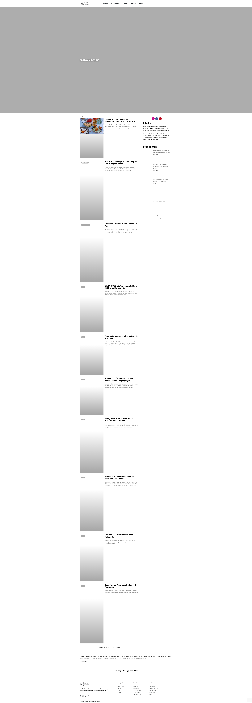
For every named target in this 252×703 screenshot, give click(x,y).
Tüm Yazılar (87, 116)
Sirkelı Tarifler (160, 133)
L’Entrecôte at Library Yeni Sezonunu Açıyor (121, 224)
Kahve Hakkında (154, 132)
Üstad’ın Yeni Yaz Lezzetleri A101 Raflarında (119, 535)
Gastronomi (153, 133)
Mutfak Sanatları (163, 137)
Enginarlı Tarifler (147, 133)
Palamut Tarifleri (162, 132)
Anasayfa (82, 116)
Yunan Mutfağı (153, 130)
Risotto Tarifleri (161, 135)
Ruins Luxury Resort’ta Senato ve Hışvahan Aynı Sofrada (119, 477)
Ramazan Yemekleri (148, 128)
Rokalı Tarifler (149, 137)
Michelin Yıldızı (146, 139)
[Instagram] (153, 118)
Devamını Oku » (108, 131)
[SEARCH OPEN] (171, 3)
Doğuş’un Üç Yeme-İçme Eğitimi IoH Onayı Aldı (120, 586)
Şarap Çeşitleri (154, 135)
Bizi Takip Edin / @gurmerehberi (126, 671)
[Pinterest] (160, 118)
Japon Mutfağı (160, 130)
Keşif (91, 116)
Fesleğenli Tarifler (164, 128)
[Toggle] (83, 661)
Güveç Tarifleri (146, 130)
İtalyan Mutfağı (146, 126)
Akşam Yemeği (162, 126)
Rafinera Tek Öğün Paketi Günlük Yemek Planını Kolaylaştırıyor (119, 379)
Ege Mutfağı (166, 130)
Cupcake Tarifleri (154, 139)
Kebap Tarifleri (156, 128)
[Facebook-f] (156, 118)
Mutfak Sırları (156, 137)
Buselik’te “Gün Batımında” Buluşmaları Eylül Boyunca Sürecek (120, 120)
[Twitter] (85, 696)
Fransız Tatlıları (146, 132)
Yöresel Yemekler (154, 126)
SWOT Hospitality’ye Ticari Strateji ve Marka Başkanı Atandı (121, 162)
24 (113, 647)
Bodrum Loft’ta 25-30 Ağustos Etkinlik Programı (121, 337)
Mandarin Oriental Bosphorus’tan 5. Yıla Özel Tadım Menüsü (120, 419)
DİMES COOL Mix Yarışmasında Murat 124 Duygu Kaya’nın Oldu (121, 287)
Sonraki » (118, 647)
